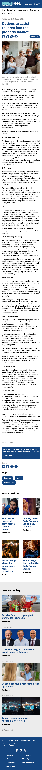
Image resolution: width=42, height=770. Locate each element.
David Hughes (9, 394)
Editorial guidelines (28, 759)
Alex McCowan (9, 403)
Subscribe (34, 37)
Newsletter (29, 4)
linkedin (16, 750)
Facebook (21, 750)
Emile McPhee (9, 397)
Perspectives (11, 10)
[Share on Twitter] (12, 36)
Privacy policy (10, 762)
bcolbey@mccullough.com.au (28, 416)
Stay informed (9, 745)
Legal (19, 478)
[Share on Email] (16, 36)
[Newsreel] (11, 4)
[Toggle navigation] (38, 4)
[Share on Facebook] (7, 36)
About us (28, 755)
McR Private (6, 356)
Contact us (10, 759)
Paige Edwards (9, 401)
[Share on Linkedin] (3, 36)
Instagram (25, 750)
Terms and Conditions (28, 762)
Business (7, 478)
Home (3, 10)
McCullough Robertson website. (16, 353)
